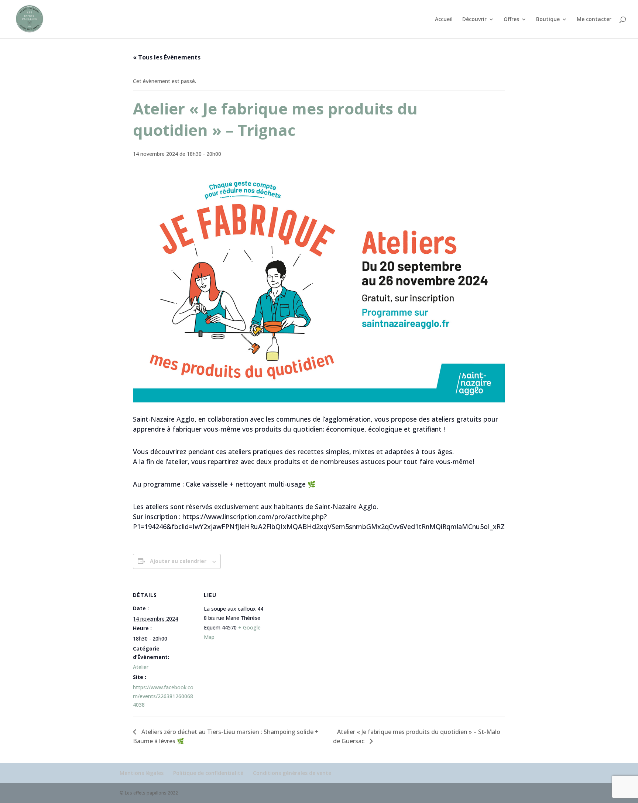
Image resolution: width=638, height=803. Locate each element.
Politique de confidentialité (208, 772)
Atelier (140, 666)
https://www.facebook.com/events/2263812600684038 (163, 696)
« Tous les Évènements (166, 57)
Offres (511, 20)
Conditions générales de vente (292, 772)
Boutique (548, 20)
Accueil (444, 20)
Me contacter (594, 20)
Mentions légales (142, 772)
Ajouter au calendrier (178, 560)
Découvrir (474, 20)
